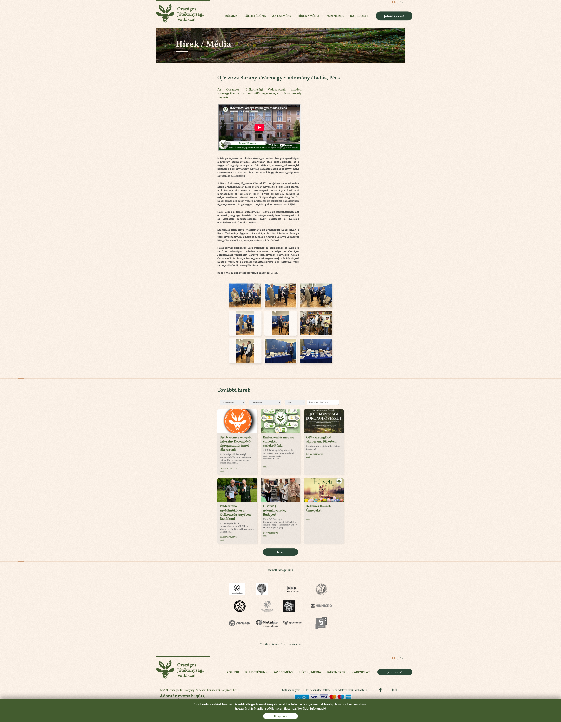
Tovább (280, 552)
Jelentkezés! (394, 16)
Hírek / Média (309, 16)
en (402, 2)
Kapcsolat (359, 16)
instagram (394, 690)
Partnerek (335, 16)
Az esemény (282, 16)
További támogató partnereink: (279, 644)
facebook (380, 690)
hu (394, 2)
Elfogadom (280, 716)
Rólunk (231, 16)
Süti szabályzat (291, 689)
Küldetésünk (255, 16)
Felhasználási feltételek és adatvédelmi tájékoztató (336, 689)
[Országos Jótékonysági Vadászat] (183, 11)
